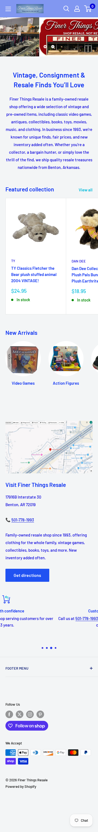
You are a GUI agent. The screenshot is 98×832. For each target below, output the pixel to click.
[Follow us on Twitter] (19, 714)
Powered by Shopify (20, 786)
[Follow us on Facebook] (9, 714)
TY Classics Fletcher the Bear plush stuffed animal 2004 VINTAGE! (34, 274)
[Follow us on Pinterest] (40, 714)
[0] (88, 8)
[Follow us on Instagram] (30, 714)
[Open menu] (8, 9)
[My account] (77, 9)
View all (86, 189)
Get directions (27, 575)
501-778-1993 (22, 519)
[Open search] (66, 9)
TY (13, 261)
